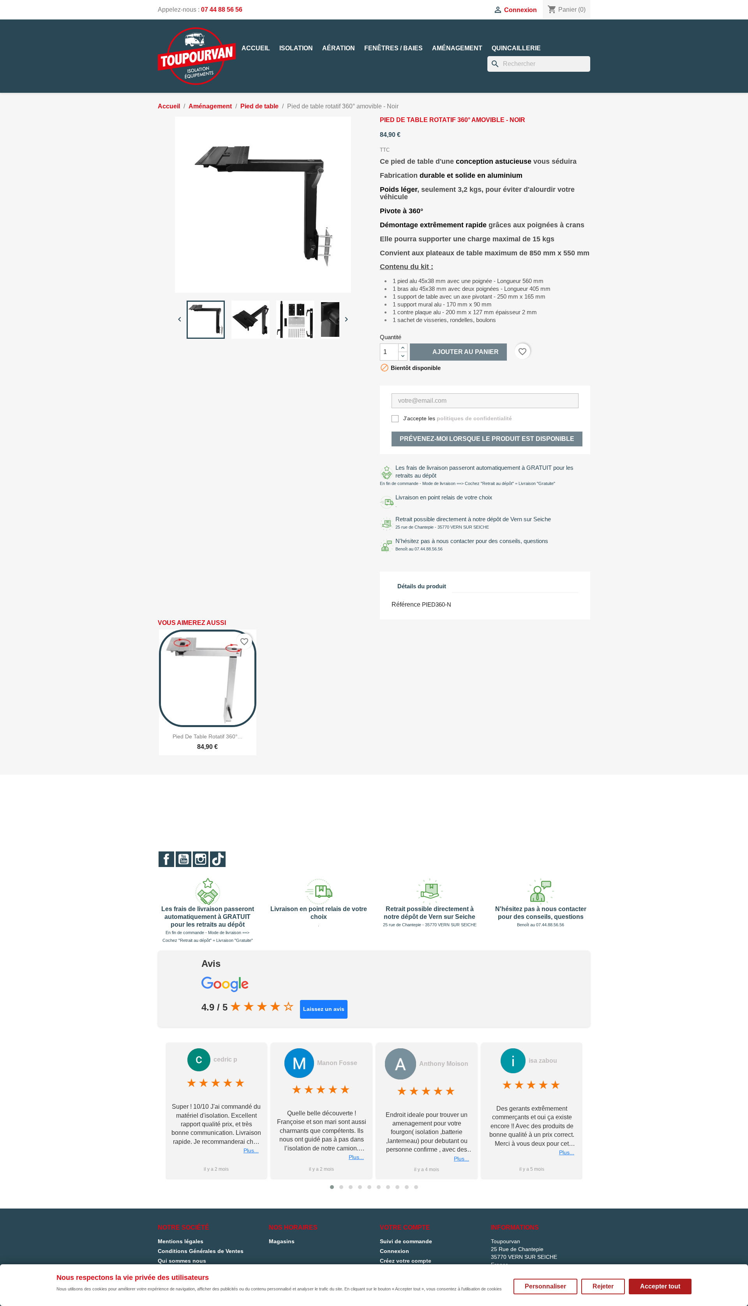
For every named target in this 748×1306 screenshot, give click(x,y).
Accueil (256, 48)
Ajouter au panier (458, 351)
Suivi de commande (406, 1241)
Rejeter (603, 1286)
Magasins (282, 1241)
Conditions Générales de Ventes (200, 1251)
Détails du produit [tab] (421, 586)
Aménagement (457, 48)
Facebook (166, 859)
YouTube (183, 859)
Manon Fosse (337, 1063)
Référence (406, 604)
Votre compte (405, 1227)
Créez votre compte (405, 1261)
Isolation (296, 48)
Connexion (394, 1251)
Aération (338, 48)
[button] (332, 1187)
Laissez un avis (323, 1009)
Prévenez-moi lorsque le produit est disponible (487, 438)
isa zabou (543, 1060)
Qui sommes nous (182, 1261)
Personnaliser (545, 1286)
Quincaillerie (516, 48)
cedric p (225, 1059)
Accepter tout (660, 1286)
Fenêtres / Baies (393, 48)
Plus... (251, 1151)
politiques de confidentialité (474, 418)
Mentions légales (180, 1241)
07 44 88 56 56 (221, 9)
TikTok (218, 859)
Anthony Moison (443, 1063)
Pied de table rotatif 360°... (207, 736)
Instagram (200, 859)
